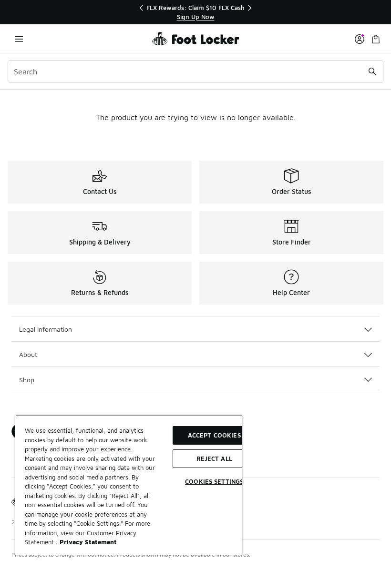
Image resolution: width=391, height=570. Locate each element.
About (28, 354)
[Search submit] (372, 71)
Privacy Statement (88, 542)
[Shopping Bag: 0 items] (376, 39)
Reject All (214, 458)
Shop (26, 380)
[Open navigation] (19, 39)
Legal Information (45, 329)
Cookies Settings (214, 481)
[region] (195, 12)
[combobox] (195, 71)
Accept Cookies (214, 435)
